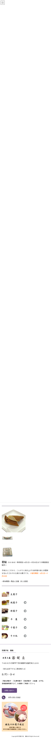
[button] (9, 690)
